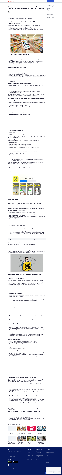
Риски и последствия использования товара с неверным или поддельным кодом (50, 13)
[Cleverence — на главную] (11, 1)
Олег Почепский (13, 11)
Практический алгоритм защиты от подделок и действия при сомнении (50, 17)
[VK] (46, 473)
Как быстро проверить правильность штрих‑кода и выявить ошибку (50, 9)
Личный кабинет (48, 458)
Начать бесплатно (51, 1)
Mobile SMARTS (29, 459)
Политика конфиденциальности (20, 472)
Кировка (28, 458)
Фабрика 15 (29, 452)
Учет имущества (30, 455)
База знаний (48, 451)
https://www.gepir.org (21, 117)
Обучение (47, 455)
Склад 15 (34, 1)
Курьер (28, 456)
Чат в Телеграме (29, 1)
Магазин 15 (38, 1)
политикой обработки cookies (51, 470)
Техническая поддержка (50, 452)
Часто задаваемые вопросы (49, 19)
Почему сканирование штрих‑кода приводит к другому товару (50, 6)
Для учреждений (39, 453)
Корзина (47, 459)
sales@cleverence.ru (11, 454)
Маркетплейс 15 (43, 1)
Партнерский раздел (49, 456)
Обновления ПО (48, 453)
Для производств (39, 457)
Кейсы (37, 459)
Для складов (38, 451)
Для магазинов (38, 452)
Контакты (47, 462)
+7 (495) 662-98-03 (15, 453)
